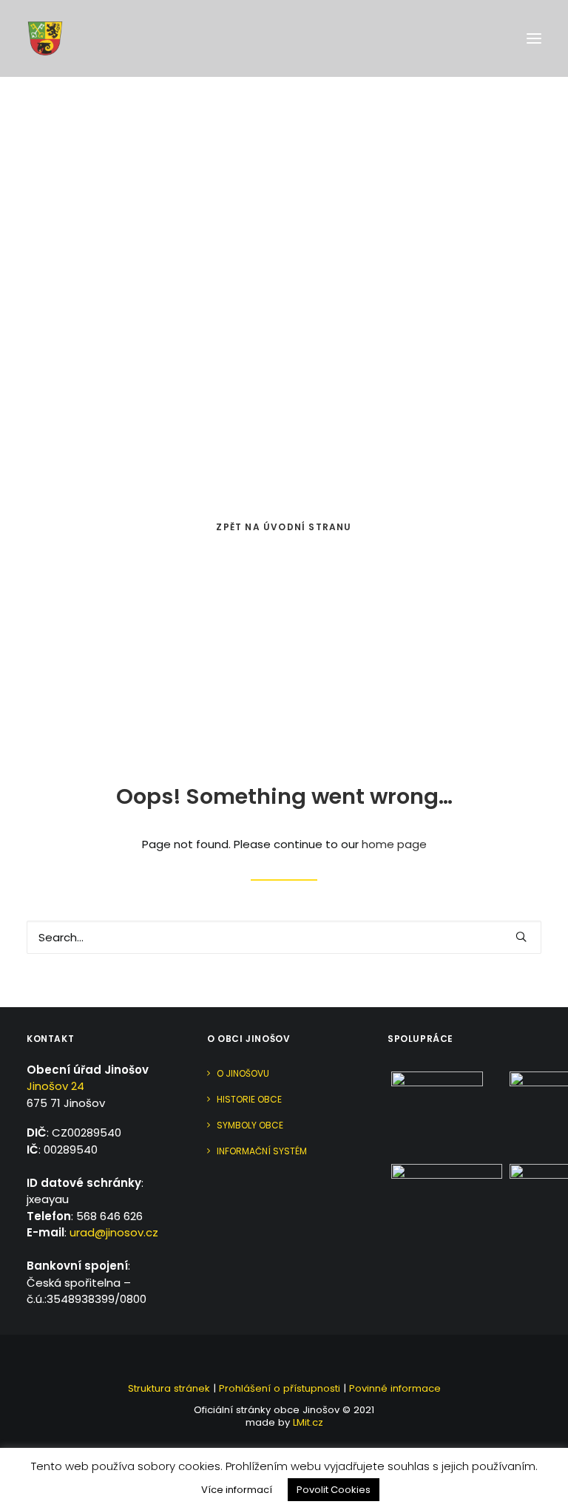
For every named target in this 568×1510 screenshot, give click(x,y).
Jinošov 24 (55, 1086)
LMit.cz (306, 1422)
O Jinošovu (243, 1073)
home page (394, 844)
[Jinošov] (45, 38)
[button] (534, 38)
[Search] (284, 937)
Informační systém (262, 1151)
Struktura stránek (169, 1388)
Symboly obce (250, 1125)
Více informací (236, 1490)
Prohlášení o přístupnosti (279, 1388)
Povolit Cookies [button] (334, 1490)
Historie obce (249, 1099)
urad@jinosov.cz (114, 1232)
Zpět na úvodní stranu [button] (283, 527)
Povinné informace (395, 1388)
